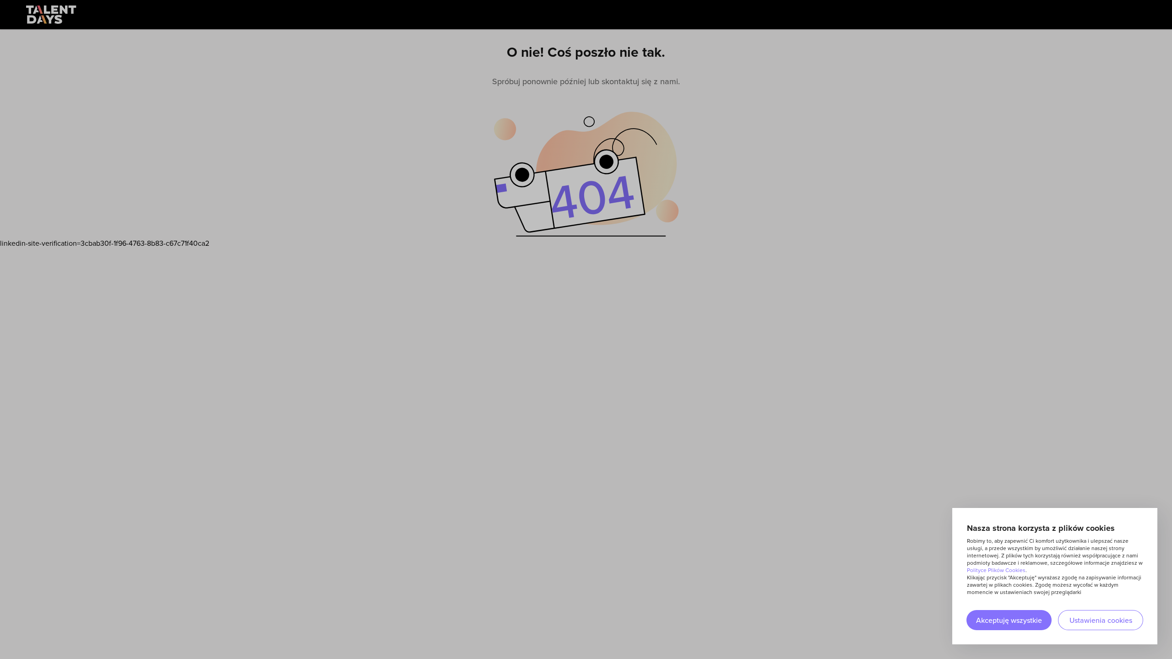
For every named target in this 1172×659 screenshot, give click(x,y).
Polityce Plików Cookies (996, 570)
